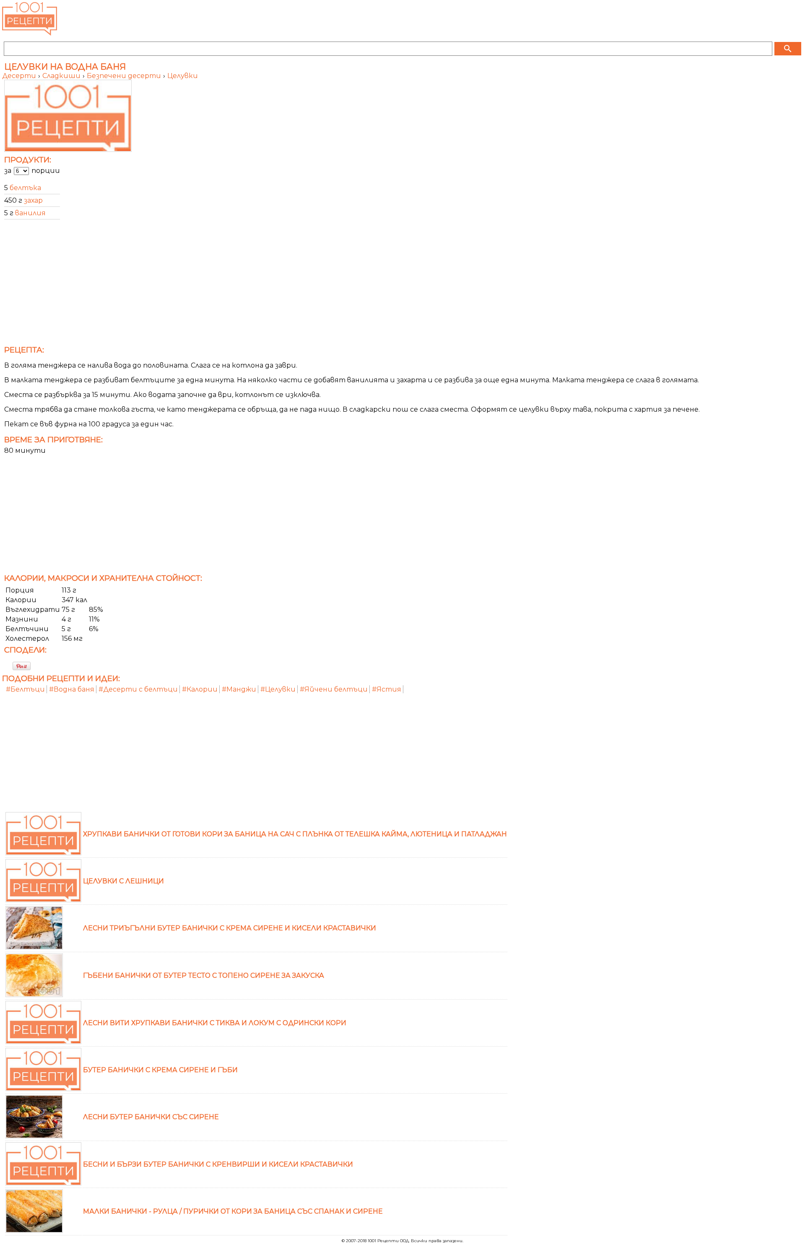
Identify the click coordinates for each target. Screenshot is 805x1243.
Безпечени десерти (125, 76)
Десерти (20, 76)
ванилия (30, 213)
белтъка (25, 188)
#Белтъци (25, 689)
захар (33, 200)
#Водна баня (71, 689)
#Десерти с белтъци (138, 689)
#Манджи (239, 689)
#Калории (200, 689)
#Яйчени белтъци (334, 689)
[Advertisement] (253, 285)
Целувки (182, 76)
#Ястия (386, 689)
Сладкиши (62, 76)
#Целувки (278, 689)
